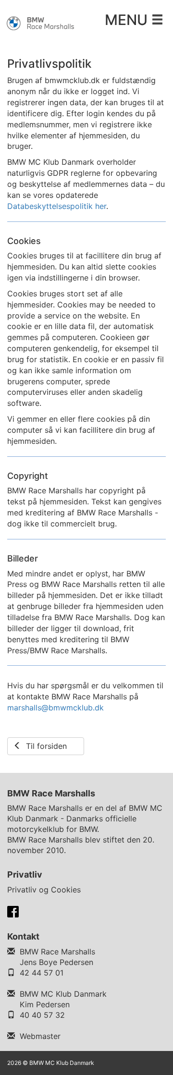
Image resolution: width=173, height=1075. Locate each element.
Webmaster (40, 1036)
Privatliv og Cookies (44, 889)
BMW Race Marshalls (57, 951)
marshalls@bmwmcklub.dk (55, 707)
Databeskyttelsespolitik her (56, 206)
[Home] (41, 22)
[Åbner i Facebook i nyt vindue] (13, 911)
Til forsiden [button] (44, 746)
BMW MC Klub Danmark (63, 994)
